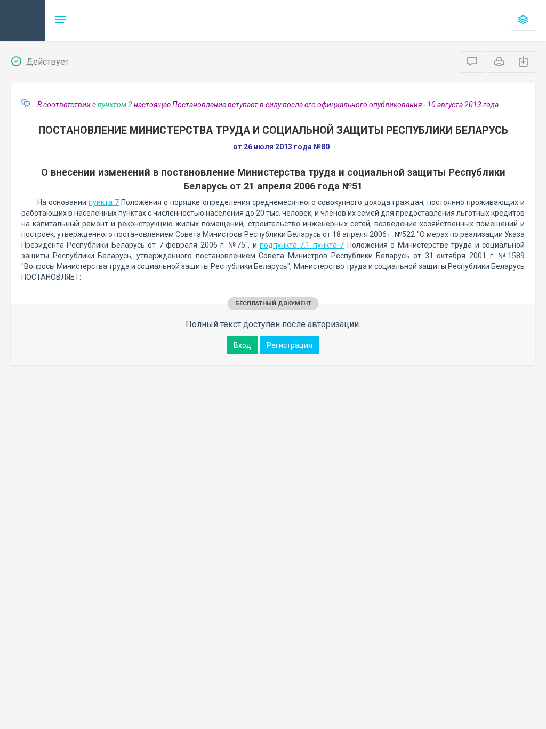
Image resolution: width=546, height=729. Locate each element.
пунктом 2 (115, 104)
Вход (242, 345)
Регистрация (289, 345)
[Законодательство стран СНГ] (22, 20)
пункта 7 (104, 202)
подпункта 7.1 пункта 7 (302, 245)
